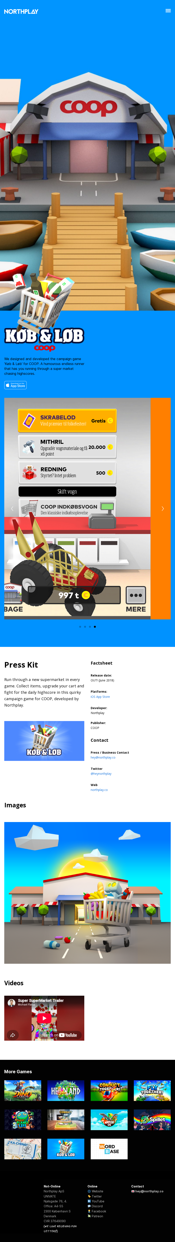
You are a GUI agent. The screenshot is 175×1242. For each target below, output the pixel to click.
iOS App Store (100, 697)
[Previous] (12, 508)
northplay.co (99, 790)
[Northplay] (21, 11)
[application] (87, 155)
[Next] (163, 508)
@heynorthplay (101, 774)
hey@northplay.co (103, 757)
